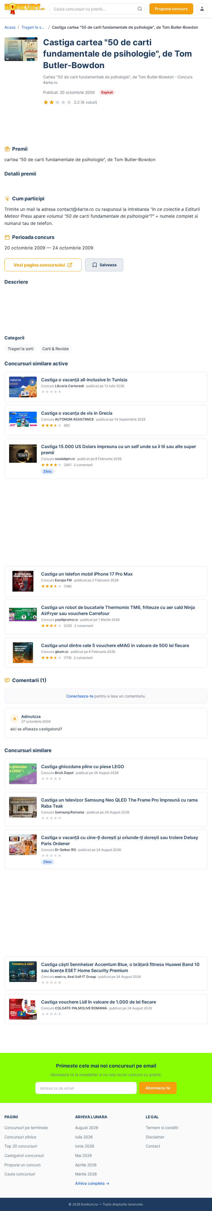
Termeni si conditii (162, 1127)
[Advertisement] (106, 126)
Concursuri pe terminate (26, 1127)
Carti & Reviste (55, 348)
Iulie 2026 (84, 1137)
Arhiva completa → (92, 1183)
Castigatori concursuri (24, 1155)
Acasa (9, 27)
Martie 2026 (86, 1174)
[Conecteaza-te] (202, 8)
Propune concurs (171, 8)
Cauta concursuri (19, 1174)
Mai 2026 (83, 1155)
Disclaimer (155, 1137)
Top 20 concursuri (20, 1146)
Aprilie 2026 (86, 1164)
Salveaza (108, 264)
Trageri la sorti (33, 27)
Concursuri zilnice (20, 1137)
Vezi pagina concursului (39, 265)
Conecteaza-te (79, 696)
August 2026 (86, 1127)
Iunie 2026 (84, 1146)
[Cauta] (140, 9)
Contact (153, 1146)
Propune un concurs (22, 1164)
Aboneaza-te (157, 1087)
